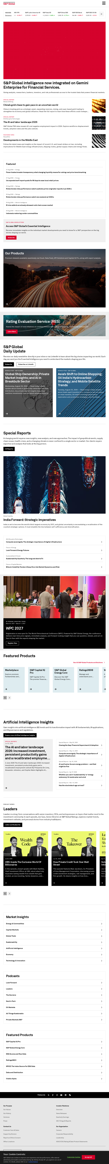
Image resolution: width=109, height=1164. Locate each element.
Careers (59, 1130)
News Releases (61, 1113)
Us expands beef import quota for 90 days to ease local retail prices (32, 180)
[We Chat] (70, 1095)
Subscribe (11, 238)
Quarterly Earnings (62, 1117)
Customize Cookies (73, 1157)
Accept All (88, 1157)
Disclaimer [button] (8, 15)
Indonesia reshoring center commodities (22, 213)
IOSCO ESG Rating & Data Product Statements (71, 1142)
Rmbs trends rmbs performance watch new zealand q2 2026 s (30, 197)
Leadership (60, 1138)
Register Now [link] (12, 643)
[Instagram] (57, 1095)
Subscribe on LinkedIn (26, 364)
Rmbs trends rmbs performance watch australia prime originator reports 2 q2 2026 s (39, 189)
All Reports (9, 449)
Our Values (7, 1109)
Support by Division (9, 1134)
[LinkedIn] (65, 1095)
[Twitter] (48, 1095)
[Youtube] (61, 1095)
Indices (8, 13)
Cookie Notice (33, 1162)
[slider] (54, 682)
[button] (101, 14)
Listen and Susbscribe (12, 825)
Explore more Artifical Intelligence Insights (20, 735)
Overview (59, 1109)
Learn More (12, 331)
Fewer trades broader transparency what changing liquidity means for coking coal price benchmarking (46, 172)
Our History (7, 1113)
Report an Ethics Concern (12, 1138)
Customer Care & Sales (11, 1130)
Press (5, 1121)
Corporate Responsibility (64, 1134)
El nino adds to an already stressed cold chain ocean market (29, 205)
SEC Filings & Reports (63, 1121)
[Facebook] (52, 1095)
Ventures (6, 1117)
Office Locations (8, 1142)
